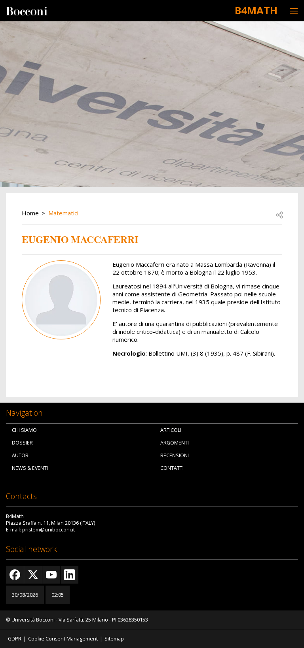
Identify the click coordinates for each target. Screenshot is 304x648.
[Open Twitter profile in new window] (33, 575)
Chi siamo (24, 430)
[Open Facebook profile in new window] (15, 575)
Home (30, 213)
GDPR (14, 638)
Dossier (22, 442)
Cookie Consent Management (63, 638)
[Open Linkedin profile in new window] (69, 575)
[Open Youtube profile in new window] (51, 575)
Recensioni (174, 455)
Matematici (63, 213)
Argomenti (174, 442)
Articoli (170, 430)
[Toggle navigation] (293, 11)
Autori (21, 455)
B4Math (256, 10)
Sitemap (114, 638)
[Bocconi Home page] (27, 10)
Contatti (172, 468)
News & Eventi (30, 468)
